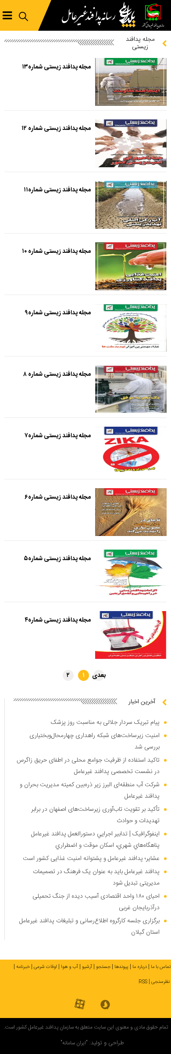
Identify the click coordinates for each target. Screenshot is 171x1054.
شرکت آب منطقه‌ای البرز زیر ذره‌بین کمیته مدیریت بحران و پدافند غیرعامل (90, 791)
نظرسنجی (160, 982)
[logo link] (101, 15)
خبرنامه (23, 967)
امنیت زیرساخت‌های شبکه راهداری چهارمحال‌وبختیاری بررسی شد (94, 741)
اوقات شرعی (45, 967)
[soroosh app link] (105, 1005)
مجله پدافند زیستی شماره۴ (58, 620)
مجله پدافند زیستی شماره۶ (58, 497)
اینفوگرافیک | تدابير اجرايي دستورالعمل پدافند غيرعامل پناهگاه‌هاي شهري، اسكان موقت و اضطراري (95, 840)
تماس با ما (161, 967)
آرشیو (87, 967)
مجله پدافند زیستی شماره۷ (58, 436)
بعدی (98, 675)
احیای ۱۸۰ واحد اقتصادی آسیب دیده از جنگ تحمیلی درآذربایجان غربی (96, 902)
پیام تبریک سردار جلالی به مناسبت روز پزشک (105, 722)
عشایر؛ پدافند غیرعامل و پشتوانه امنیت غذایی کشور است (91, 858)
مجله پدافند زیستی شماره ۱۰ (56, 251)
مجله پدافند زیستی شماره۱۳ (56, 67)
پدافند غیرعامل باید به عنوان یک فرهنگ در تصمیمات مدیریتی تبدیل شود (96, 878)
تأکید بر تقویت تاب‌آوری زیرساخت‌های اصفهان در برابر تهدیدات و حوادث (95, 815)
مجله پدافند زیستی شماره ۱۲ (56, 128)
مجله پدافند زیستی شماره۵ (57, 559)
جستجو (103, 967)
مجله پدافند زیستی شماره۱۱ (57, 190)
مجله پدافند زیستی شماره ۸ (57, 374)
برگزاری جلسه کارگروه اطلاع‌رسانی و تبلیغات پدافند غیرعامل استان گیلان (89, 927)
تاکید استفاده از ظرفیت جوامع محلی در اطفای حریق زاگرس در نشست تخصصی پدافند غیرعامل (88, 766)
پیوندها (121, 967)
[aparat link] (80, 1004)
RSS (143, 982)
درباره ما (139, 967)
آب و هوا (69, 967)
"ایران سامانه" (74, 1043)
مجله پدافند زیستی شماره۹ (58, 313)
